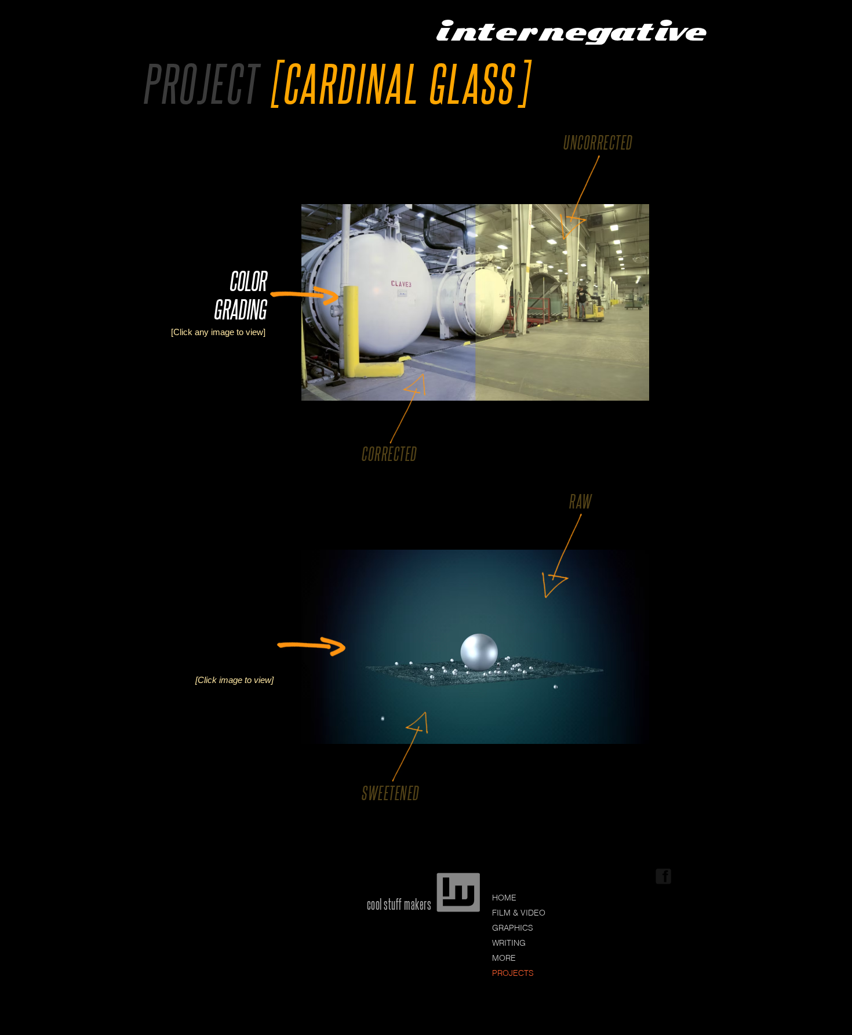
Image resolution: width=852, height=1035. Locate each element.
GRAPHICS (512, 928)
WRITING (509, 943)
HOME (504, 897)
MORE (504, 958)
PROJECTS (513, 973)
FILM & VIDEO (518, 912)
